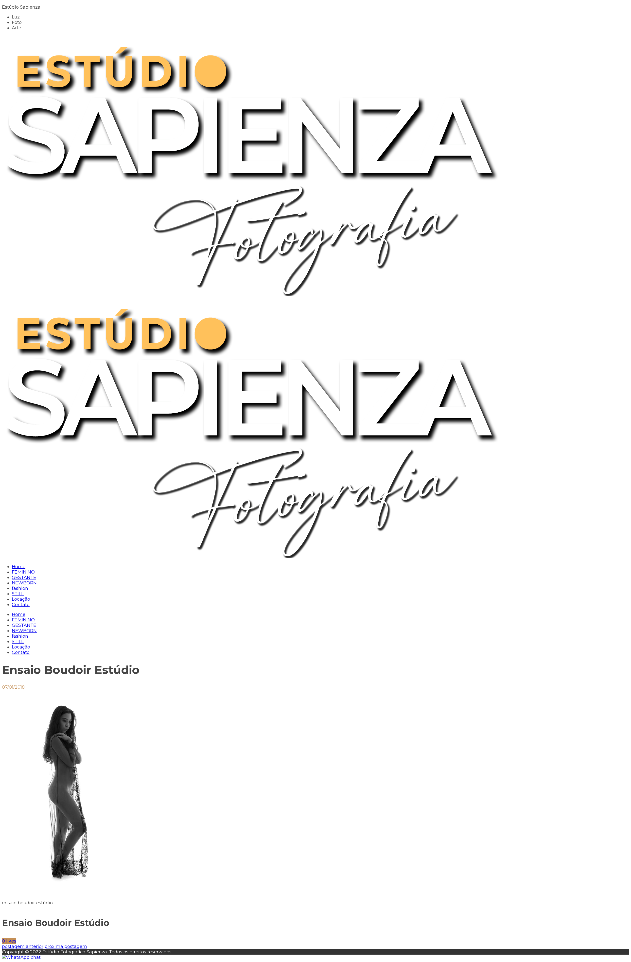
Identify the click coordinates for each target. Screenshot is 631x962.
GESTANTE (24, 625)
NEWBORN (24, 630)
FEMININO (23, 620)
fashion (20, 636)
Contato (21, 652)
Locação (21, 647)
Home (18, 614)
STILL (18, 641)
